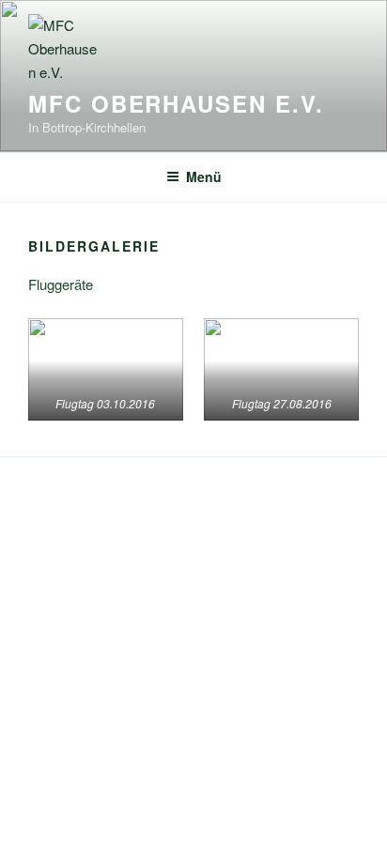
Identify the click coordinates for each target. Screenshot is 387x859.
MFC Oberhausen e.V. (175, 103)
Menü (204, 176)
